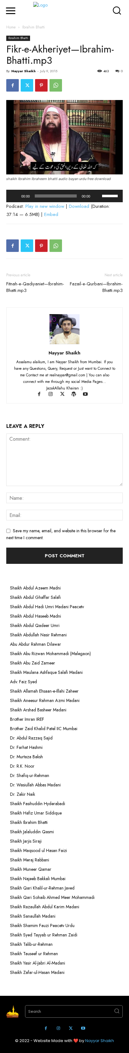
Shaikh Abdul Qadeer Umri (34, 625)
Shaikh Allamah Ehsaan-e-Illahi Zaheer (44, 691)
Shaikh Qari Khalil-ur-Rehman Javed (42, 888)
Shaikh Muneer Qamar (30, 869)
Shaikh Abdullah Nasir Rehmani (38, 635)
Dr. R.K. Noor (22, 766)
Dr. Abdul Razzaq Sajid (31, 738)
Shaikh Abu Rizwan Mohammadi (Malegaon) (50, 653)
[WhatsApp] (55, 85)
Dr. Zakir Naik (22, 794)
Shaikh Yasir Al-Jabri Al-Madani (37, 963)
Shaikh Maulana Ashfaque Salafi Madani (46, 672)
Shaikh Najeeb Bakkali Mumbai (38, 878)
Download (79, 206)
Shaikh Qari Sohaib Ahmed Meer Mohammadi (52, 897)
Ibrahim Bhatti (33, 27)
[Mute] (97, 196)
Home (11, 27)
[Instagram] (53, 395)
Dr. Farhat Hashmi (26, 747)
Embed (51, 214)
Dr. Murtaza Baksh (26, 757)
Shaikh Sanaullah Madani (32, 916)
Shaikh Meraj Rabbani (29, 860)
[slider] (111, 195)
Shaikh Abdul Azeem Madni (35, 588)
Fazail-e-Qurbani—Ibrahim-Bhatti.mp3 (96, 287)
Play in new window (44, 206)
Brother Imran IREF (27, 719)
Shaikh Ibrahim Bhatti (29, 822)
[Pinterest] (41, 85)
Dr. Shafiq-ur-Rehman (29, 775)
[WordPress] (77, 395)
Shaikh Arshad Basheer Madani (38, 710)
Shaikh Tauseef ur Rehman (34, 953)
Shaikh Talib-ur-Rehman (31, 944)
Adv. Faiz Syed (23, 682)
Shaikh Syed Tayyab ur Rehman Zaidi (43, 935)
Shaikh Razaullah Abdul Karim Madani (44, 907)
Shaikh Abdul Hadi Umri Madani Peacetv (47, 607)
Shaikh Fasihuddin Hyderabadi (37, 803)
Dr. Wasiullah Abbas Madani (35, 785)
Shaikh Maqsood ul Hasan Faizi (38, 850)
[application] (64, 196)
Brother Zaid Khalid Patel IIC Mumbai (43, 728)
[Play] (14, 196)
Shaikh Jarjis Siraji (26, 841)
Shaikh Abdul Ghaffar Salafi (35, 597)
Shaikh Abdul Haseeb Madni (35, 616)
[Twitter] (27, 85)
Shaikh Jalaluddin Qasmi (32, 832)
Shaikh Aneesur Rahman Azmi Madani (45, 700)
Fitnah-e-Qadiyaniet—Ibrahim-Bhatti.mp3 (35, 287)
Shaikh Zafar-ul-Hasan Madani (37, 972)
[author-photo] (64, 344)
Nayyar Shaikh (23, 70)
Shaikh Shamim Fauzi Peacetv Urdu (42, 925)
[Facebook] (12, 85)
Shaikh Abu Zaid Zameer (32, 663)
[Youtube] (88, 395)
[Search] (117, 1011)
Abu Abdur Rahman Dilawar (35, 644)
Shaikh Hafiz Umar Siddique (36, 813)
